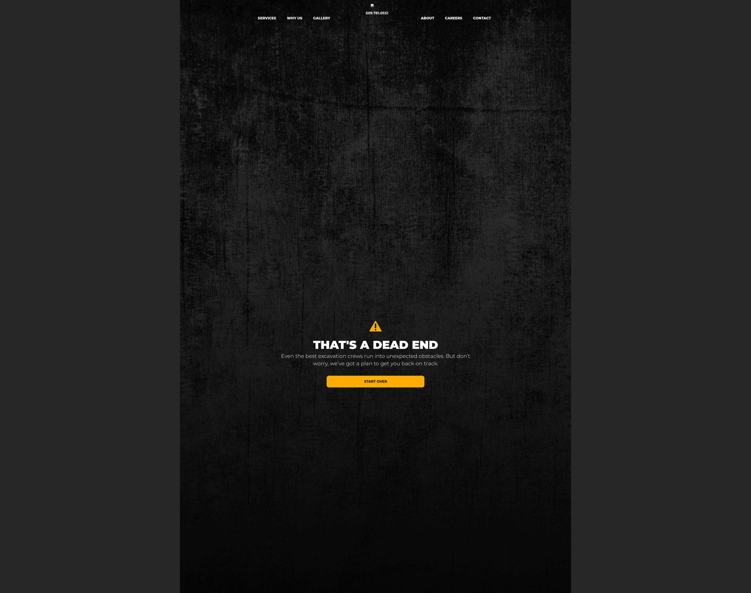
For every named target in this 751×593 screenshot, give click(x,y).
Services (267, 18)
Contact (482, 18)
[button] (375, 381)
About (427, 18)
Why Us (294, 18)
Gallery (321, 18)
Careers (453, 18)
